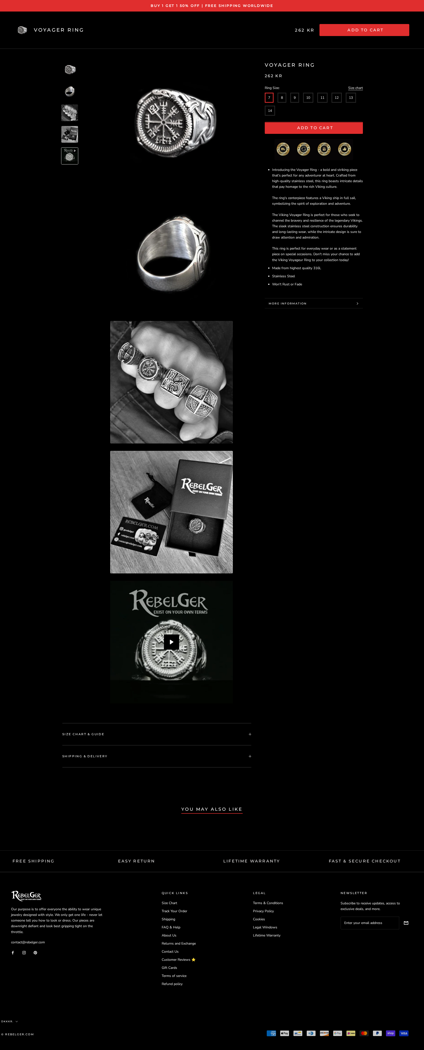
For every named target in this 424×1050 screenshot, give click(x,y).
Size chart (355, 88)
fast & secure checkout (365, 861)
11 (322, 98)
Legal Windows (265, 927)
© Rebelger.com (17, 1034)
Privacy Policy (263, 911)
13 (351, 98)
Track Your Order (174, 911)
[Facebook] (12, 952)
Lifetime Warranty (266, 935)
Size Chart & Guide (83, 734)
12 (337, 98)
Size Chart (169, 903)
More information (288, 303)
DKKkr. (7, 1021)
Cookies (259, 919)
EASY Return (136, 861)
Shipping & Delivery (85, 756)
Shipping (168, 919)
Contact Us (170, 951)
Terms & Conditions (268, 903)
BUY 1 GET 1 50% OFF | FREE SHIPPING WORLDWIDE (212, 5)
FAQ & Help (171, 927)
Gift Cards (169, 967)
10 (308, 98)
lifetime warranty (251, 861)
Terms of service (174, 976)
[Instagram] (24, 952)
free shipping (34, 861)
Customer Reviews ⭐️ (179, 959)
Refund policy (172, 984)
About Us (169, 935)
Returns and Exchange (179, 943)
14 (270, 111)
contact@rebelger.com (28, 942)
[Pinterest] (35, 952)
